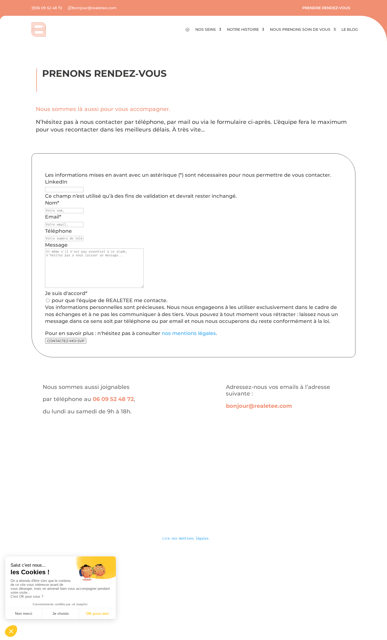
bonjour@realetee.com (259, 406)
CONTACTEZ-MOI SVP (65, 341)
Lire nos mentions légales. (186, 538)
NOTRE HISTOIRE (243, 30)
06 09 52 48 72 (113, 399)
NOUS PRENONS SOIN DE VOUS (300, 30)
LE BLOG (349, 30)
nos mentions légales (189, 333)
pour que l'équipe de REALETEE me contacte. (109, 300)
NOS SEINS (205, 30)
